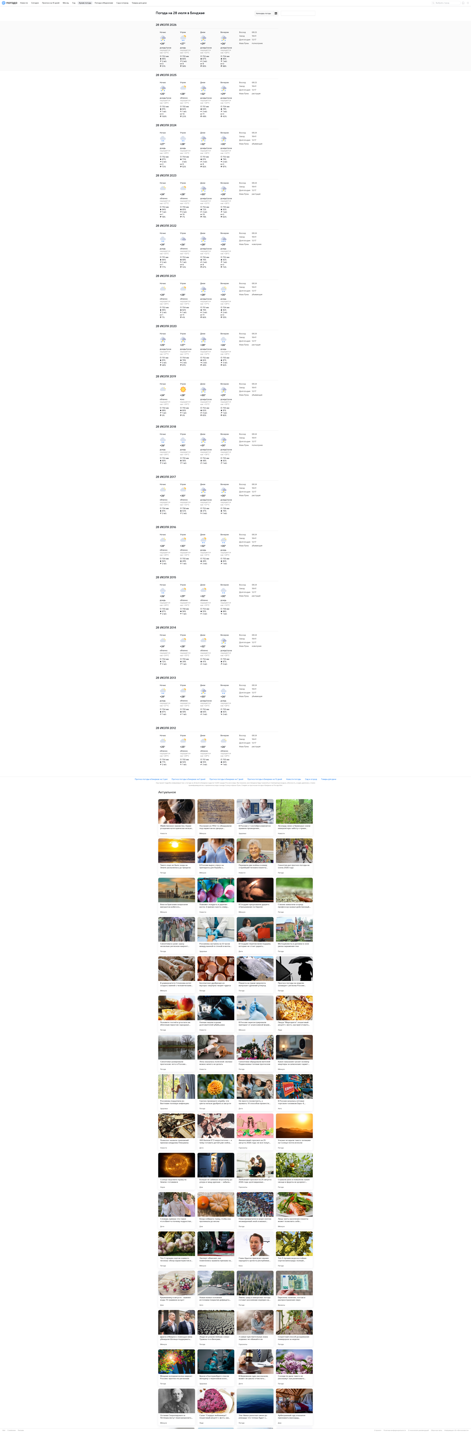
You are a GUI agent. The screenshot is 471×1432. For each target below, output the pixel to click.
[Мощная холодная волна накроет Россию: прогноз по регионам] (176, 1367)
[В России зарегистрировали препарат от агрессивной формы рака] (255, 1014)
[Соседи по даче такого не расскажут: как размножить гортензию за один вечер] (294, 1367)
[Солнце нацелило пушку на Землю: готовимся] (176, 1171)
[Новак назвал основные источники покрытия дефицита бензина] (215, 1289)
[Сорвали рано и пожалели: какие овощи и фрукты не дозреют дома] (294, 1171)
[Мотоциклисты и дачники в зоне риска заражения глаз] (294, 935)
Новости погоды (293, 779)
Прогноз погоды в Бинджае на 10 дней (264, 779)
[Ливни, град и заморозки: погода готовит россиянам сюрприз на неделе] (255, 1289)
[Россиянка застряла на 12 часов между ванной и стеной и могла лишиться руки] (215, 935)
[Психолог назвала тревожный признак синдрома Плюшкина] (176, 1132)
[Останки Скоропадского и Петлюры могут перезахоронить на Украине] (176, 1407)
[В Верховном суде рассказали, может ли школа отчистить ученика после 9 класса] (255, 1367)
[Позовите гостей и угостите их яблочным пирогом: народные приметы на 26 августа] (176, 1014)
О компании (11, 1430)
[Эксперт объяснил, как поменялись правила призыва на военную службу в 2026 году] (215, 1249)
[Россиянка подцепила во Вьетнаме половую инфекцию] (176, 1092)
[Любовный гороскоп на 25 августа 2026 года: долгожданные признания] (255, 1171)
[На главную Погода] (11, 3)
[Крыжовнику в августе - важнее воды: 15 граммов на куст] (176, 1289)
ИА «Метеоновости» (461, 1430)
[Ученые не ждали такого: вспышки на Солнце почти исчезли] (294, 1132)
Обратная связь (436, 1430)
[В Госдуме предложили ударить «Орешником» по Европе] (255, 896)
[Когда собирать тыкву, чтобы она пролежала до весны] (215, 1210)
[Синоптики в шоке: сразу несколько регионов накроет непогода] (176, 935)
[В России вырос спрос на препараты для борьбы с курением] (215, 856)
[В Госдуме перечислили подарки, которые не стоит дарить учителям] (255, 935)
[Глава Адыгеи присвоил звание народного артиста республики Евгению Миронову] (255, 1249)
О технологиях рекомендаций (418, 1430)
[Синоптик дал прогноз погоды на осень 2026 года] (294, 856)
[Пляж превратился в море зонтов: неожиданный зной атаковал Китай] (255, 1210)
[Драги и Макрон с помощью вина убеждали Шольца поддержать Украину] (176, 1328)
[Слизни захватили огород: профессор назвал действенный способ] (294, 896)
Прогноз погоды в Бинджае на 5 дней (188, 779)
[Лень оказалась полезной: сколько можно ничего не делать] (215, 1053)
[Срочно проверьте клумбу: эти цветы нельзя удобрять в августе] (215, 1092)
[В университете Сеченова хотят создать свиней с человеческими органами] (176, 974)
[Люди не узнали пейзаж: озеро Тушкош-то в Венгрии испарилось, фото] (215, 1328)
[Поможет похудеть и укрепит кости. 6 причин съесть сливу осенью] (215, 896)
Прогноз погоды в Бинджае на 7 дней (226, 779)
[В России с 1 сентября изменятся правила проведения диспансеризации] (255, 817)
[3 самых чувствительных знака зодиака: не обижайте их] (255, 1328)
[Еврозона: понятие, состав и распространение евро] (294, 1289)
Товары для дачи (328, 779)
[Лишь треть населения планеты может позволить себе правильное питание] (294, 1210)
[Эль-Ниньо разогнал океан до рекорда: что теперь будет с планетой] (255, 1407)
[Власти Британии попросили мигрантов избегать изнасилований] (176, 896)
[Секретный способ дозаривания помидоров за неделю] (294, 1328)
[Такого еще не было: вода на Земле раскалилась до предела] (176, 856)
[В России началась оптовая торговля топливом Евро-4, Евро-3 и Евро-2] (294, 1092)
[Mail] (3, 3)
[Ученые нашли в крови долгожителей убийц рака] (215, 1014)
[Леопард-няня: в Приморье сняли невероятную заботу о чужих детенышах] (294, 817)
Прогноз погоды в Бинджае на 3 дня (151, 779)
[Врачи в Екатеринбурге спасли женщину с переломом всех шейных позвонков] (215, 1367)
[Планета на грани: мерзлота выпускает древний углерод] (255, 974)
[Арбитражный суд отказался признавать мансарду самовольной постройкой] (294, 1407)
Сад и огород (311, 779)
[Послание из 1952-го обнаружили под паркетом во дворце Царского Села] (215, 817)
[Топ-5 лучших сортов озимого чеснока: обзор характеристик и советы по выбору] (176, 1249)
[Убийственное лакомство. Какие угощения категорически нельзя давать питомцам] (176, 817)
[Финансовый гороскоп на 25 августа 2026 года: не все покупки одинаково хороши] (255, 1132)
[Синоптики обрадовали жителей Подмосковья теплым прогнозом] (255, 1053)
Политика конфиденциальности (395, 1430)
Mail (3, 1430)
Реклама (21, 1430)
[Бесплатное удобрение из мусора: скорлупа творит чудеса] (215, 974)
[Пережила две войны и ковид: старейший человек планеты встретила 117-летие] (255, 856)
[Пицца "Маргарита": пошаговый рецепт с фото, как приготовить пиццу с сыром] (294, 1014)
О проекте (377, 1430)
